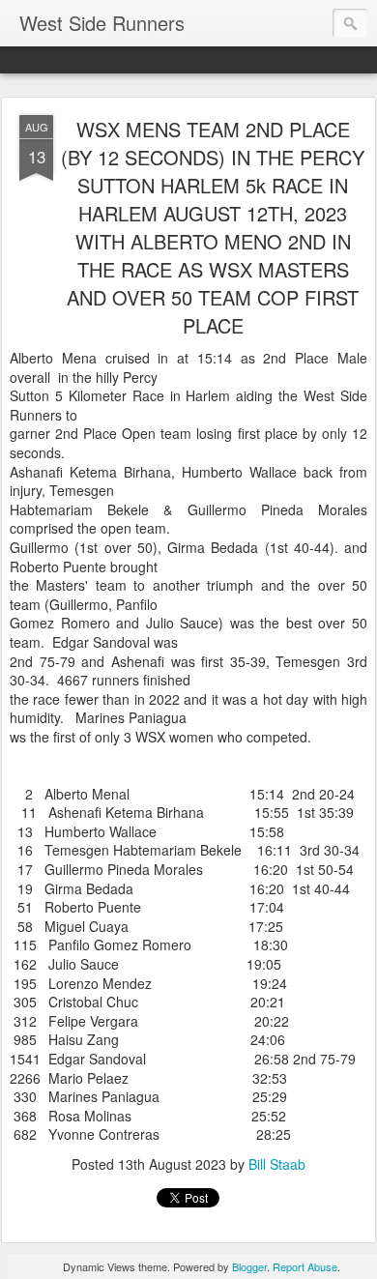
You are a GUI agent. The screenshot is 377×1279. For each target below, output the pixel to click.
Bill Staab (276, 1164)
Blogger (249, 1266)
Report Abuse (305, 1266)
